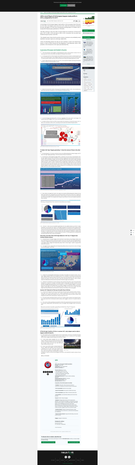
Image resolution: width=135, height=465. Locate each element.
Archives (62, 460)
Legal (88, 88)
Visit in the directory (58, 427)
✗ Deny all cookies (71, 5)
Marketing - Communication (88, 79)
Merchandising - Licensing (87, 85)
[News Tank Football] (67, 453)
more (89, 63)
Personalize (67, 8)
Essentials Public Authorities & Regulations (88, 90)
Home (41, 12)
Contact (57, 460)
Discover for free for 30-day (48, 442)
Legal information (72, 460)
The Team (53, 460)
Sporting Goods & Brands (87, 82)
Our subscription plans (73, 442)
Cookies (82, 460)
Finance (85, 88)
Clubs (84, 81)
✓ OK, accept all (63, 5)
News (84, 71)
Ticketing (85, 78)
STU (66, 460)
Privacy (78, 460)
